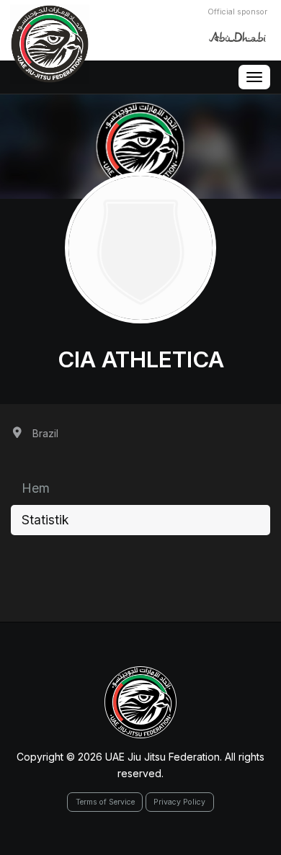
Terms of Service (105, 802)
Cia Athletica (141, 359)
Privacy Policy (179, 802)
